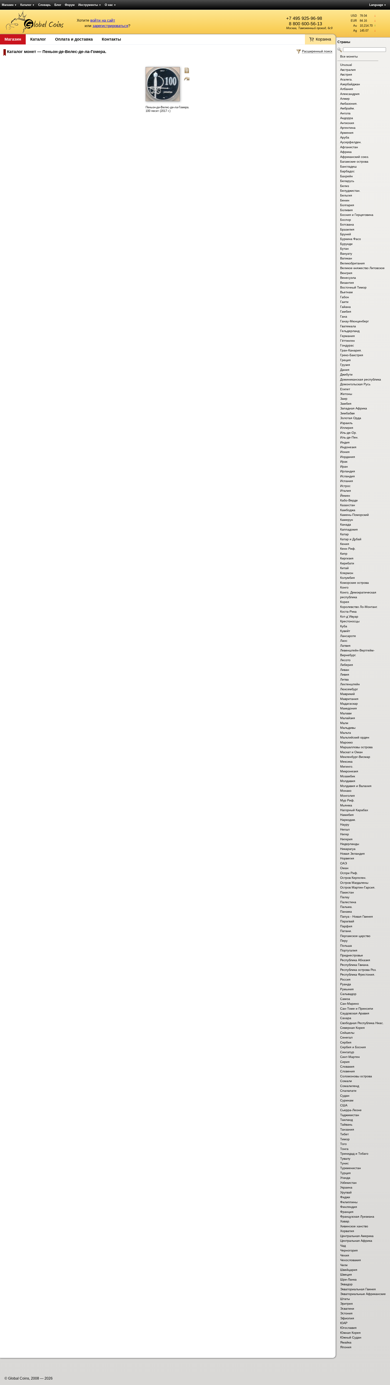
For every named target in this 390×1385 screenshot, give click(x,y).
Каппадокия (349, 529)
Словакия (347, 1066)
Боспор (345, 220)
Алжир (345, 98)
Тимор (345, 1139)
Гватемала (348, 326)
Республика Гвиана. (354, 965)
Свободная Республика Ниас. (362, 1023)
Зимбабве (347, 413)
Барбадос (347, 171)
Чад (343, 1245)
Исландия (347, 476)
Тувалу (345, 1158)
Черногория (349, 1250)
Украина (346, 1187)
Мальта (345, 732)
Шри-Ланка (348, 1279)
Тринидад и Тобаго (354, 1153)
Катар (344, 534)
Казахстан (347, 505)
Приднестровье (351, 955)
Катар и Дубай (350, 539)
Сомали (346, 1081)
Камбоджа (347, 510)
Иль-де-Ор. (348, 432)
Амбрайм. (347, 108)
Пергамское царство (355, 936)
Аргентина (347, 127)
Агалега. (346, 79)
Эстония (346, 1313)
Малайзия (347, 718)
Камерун (346, 520)
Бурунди (346, 244)
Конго (344, 587)
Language (377, 5)
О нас (110, 5)
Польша (346, 945)
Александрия (350, 94)
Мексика (346, 761)
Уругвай (346, 1192)
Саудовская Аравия (354, 1013)
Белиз (344, 186)
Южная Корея (350, 1332)
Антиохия (347, 123)
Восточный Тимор (353, 287)
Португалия (348, 950)
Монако (345, 790)
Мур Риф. (347, 800)
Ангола (345, 113)
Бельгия (346, 195)
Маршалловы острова (356, 747)
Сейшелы (347, 1032)
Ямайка (345, 1342)
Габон (344, 297)
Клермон (346, 573)
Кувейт (345, 631)
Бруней (345, 234)
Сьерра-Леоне (351, 1110)
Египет (345, 389)
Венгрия (346, 273)
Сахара (345, 1018)
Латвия (345, 645)
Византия (347, 282)
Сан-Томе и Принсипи (356, 1008)
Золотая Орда (350, 418)
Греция (345, 360)
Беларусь (347, 181)
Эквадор (346, 1284)
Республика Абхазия (355, 960)
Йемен (345, 495)
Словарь (44, 5)
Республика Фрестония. (357, 974)
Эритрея (346, 1303)
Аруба (344, 137)
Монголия (347, 795)
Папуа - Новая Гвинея (356, 916)
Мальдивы (347, 727)
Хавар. (345, 1221)
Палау (344, 897)
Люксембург (349, 689)
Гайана (345, 307)
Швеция (346, 1274)
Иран (344, 466)
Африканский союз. (354, 157)
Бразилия (347, 229)
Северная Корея (352, 1028)
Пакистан (347, 892)
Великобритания (352, 263)
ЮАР (343, 1323)
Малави (346, 713)
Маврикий (347, 694)
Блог (57, 5)
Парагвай (347, 921)
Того (343, 1144)
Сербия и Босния (353, 1047)
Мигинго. (346, 766)
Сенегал (346, 1037)
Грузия (345, 365)
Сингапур (347, 1052)
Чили (344, 1265)
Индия (345, 442)
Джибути (346, 374)
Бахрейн (346, 176)
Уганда (345, 1178)
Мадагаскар (349, 703)
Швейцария (348, 1270)
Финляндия (348, 1207)
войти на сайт (102, 20)
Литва (344, 679)
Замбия (345, 403)
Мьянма (346, 805)
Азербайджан (350, 84)
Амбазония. (349, 103)
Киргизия (346, 558)
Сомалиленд (349, 1086)
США (343, 1105)
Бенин (344, 200)
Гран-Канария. (351, 350)
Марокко (346, 742)
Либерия (346, 665)
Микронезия (349, 771)
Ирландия (347, 471)
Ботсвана (347, 224)
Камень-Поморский (354, 515)
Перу (344, 940)
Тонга (344, 1149)
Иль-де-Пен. (349, 437)
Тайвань (346, 1124)
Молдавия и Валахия (355, 786)
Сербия (345, 1042)
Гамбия (345, 311)
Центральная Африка (356, 1240)
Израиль (346, 423)
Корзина (323, 39)
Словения (347, 1071)
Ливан (344, 670)
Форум (70, 5)
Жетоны (346, 394)
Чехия (344, 1255)
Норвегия (347, 858)
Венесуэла (348, 277)
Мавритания (349, 699)
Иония (345, 452)
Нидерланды (349, 844)
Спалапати (348, 1090)
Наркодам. (348, 820)
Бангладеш (348, 166)
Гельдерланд (350, 331)
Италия (345, 490)
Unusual (346, 65)
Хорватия (347, 1231)
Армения (346, 132)
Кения (344, 544)
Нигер (344, 834)
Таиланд (346, 1120)
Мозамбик (347, 776)
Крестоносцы (350, 621)
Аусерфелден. (351, 142)
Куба (343, 626)
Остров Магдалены (354, 882)
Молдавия (347, 781)
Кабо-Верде (349, 500)
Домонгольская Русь (355, 384)
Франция (346, 1212)
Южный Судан (350, 1337)
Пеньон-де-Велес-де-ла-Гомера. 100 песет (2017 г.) (167, 109)
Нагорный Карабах (354, 810)
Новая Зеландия (352, 853)
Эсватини (347, 1308)
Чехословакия (350, 1260)
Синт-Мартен (350, 1057)
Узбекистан (348, 1182)
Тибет (344, 1134)
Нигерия (346, 839)
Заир (343, 398)
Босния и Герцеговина (356, 215)
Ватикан (346, 258)
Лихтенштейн (350, 684)
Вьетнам (346, 292)
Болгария (347, 205)
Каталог (27, 5)
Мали (344, 723)
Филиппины (349, 1202)
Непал (345, 829)
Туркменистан (350, 1168)
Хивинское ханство (354, 1226)
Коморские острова (354, 582)
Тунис (344, 1163)
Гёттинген (347, 340)
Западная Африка (353, 408)
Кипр (343, 553)
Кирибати (347, 563)
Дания (344, 370)
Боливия (346, 210)
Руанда (345, 984)
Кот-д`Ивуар (349, 616)
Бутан (344, 248)
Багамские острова (354, 161)
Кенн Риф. (348, 548)
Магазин (9, 5)
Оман (344, 868)
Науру (344, 824)
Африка (346, 152)
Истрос (345, 486)
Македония (348, 708)
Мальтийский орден (354, 737)
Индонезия (348, 447)
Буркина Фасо (350, 239)
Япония (345, 1347)
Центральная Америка (357, 1236)
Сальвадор (348, 994)
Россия (345, 979)
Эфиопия (347, 1318)
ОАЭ (343, 863)
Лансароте (348, 636)
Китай (344, 568)
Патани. (346, 931)
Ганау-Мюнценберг (354, 321)
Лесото (345, 660)
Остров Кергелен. (353, 877)
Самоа (345, 999)
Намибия (347, 815)
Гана (343, 316)
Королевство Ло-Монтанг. (359, 607)
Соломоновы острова (356, 1076)
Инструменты (89, 5)
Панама (346, 911)
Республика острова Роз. (358, 970)
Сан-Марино (349, 1003)
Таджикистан (349, 1115)
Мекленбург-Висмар (355, 757)
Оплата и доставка (74, 39)
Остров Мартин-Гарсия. (357, 887)
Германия (347, 336)
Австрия (346, 74)
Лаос (343, 640)
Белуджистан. (350, 190)
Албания (346, 89)
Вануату (346, 253)
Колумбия (347, 577)
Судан (344, 1095)
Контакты (111, 39)
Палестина (348, 902)
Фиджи (345, 1197)
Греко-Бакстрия (351, 355)
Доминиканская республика (360, 379)
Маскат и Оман (351, 752)
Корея (344, 602)
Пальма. (346, 907)
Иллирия (346, 427)
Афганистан (349, 147)
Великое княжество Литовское (362, 268)
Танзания (347, 1129)
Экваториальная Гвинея (358, 1289)
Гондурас (347, 345)
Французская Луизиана (357, 1216)
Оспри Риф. (349, 873)
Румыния (347, 989)
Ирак (343, 461)
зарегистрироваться (110, 26)
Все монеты (349, 56)
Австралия (348, 70)
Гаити (344, 302)
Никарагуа (347, 849)
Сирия (345, 1062)
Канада (345, 524)
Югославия (348, 1328)
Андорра (346, 118)
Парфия (346, 926)
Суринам (346, 1100)
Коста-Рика (348, 611)
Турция (345, 1173)
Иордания (347, 457)
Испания (346, 481)
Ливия (344, 674)
